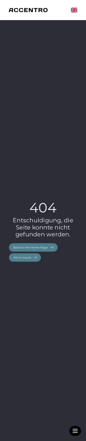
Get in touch (22, 257)
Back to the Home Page (31, 247)
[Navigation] (75, 430)
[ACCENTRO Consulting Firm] (28, 10)
